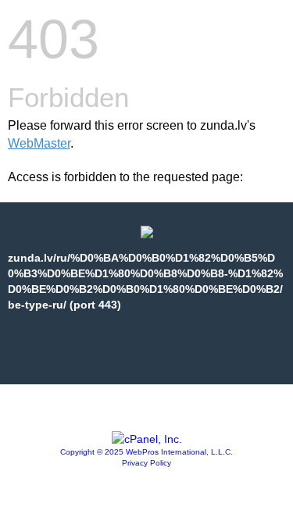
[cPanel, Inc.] (147, 439)
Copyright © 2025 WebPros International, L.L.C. (146, 452)
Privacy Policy (146, 463)
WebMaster (39, 143)
